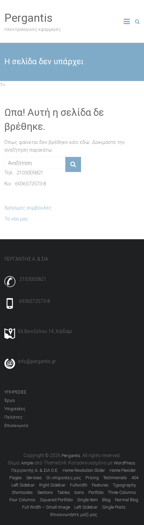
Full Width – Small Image (46, 507)
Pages (15, 477)
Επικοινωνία (16, 425)
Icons (79, 492)
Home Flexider (123, 470)
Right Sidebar (52, 485)
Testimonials (115, 477)
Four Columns (22, 499)
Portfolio (95, 492)
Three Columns (122, 492)
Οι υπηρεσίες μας (63, 477)
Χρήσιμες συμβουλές (28, 208)
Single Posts (114, 507)
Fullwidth (78, 485)
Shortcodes (22, 492)
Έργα (9, 400)
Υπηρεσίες (14, 408)
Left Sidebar (23, 485)
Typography (124, 485)
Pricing (92, 477)
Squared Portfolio (56, 499)
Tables (63, 492)
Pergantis (28, 17)
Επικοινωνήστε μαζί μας (73, 514)
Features (100, 485)
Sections (45, 492)
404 (134, 477)
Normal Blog (126, 499)
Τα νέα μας (16, 219)
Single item (87, 499)
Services (34, 477)
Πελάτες (13, 417)
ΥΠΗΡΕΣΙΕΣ (15, 392)
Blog (106, 499)
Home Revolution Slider (84, 470)
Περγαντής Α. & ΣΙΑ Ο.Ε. (34, 470)
